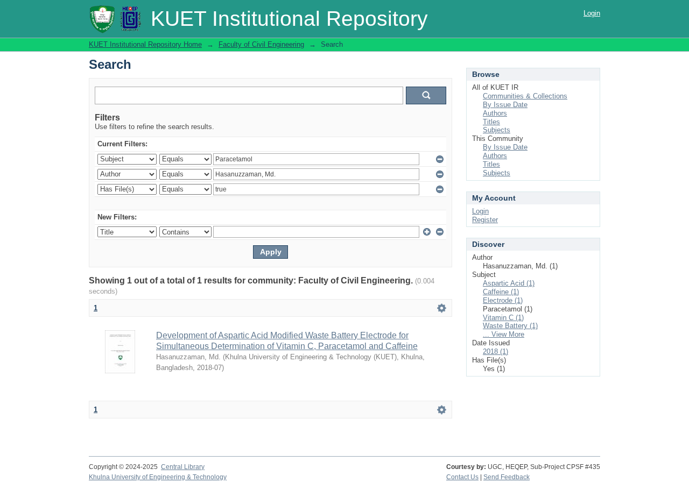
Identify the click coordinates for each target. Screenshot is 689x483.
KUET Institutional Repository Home (145, 44)
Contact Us (462, 477)
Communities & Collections (525, 96)
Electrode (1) (503, 300)
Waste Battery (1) (510, 326)
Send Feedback (506, 477)
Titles (491, 122)
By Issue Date (505, 105)
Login (591, 13)
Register (485, 220)
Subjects (496, 130)
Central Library (183, 467)
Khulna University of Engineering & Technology (158, 477)
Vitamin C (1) (503, 318)
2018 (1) (495, 351)
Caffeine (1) (501, 292)
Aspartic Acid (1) (509, 283)
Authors (495, 113)
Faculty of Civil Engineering (261, 44)
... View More (503, 334)
